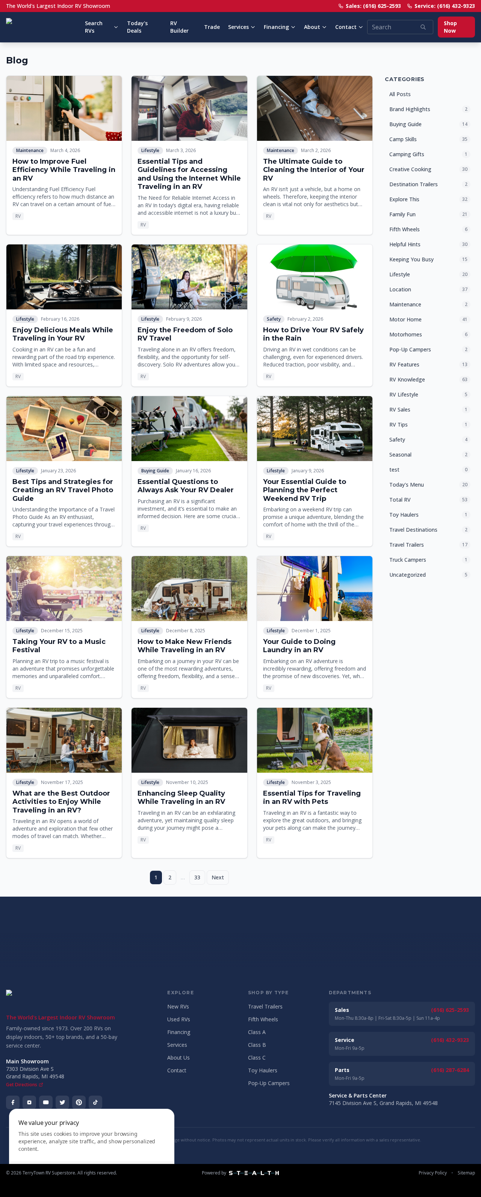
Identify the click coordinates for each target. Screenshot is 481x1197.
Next (218, 877)
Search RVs (94, 27)
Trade (212, 26)
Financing (276, 26)
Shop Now (450, 27)
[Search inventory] (423, 27)
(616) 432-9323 (450, 1039)
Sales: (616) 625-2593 (373, 5)
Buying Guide (155, 470)
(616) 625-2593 (450, 1009)
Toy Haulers (262, 1070)
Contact (346, 26)
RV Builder (179, 27)
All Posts (400, 94)
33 (197, 877)
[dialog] (91, 1148)
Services (238, 26)
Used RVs (178, 1019)
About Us (178, 1057)
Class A (257, 1032)
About (312, 26)
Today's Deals (137, 27)
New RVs (178, 1006)
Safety (274, 319)
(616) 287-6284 (450, 1069)
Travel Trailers (265, 1006)
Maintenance (30, 150)
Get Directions (21, 1085)
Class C (257, 1057)
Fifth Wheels (263, 1019)
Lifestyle (150, 150)
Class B (257, 1044)
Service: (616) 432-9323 (444, 5)
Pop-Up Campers (269, 1083)
